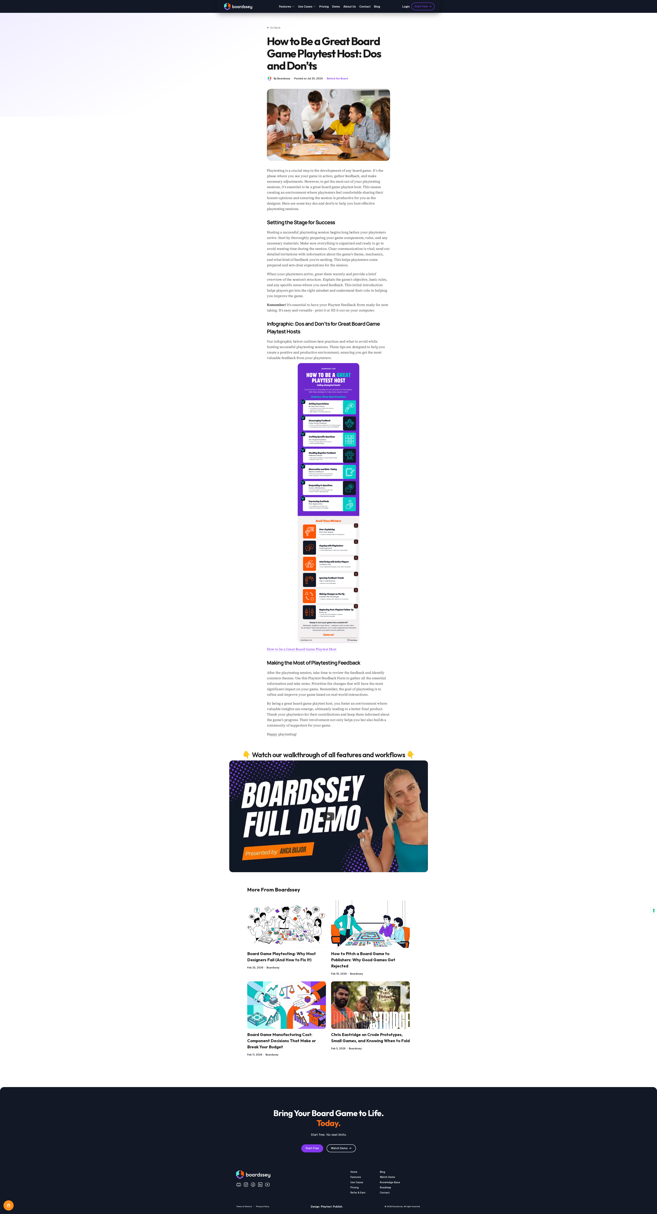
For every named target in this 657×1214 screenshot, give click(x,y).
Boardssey (273, 967)
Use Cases (356, 1182)
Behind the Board (337, 78)
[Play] (328, 816)
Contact (365, 6)
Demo (336, 6)
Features (355, 1177)
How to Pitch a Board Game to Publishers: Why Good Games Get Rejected (363, 959)
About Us (349, 6)
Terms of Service (244, 1206)
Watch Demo (387, 1177)
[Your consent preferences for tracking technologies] (653, 910)
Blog (377, 6)
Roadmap (385, 1187)
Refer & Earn (357, 1192)
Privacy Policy (262, 1206)
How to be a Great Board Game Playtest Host (301, 649)
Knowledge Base (390, 1182)
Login (406, 6)
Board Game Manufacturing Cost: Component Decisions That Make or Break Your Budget (282, 1040)
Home (353, 1171)
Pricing (324, 6)
